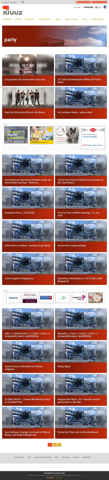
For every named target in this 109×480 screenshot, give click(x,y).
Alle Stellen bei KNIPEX (89, 137)
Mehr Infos (59, 478)
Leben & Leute (45, 19)
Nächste (59, 445)
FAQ (29, 457)
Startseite (7, 19)
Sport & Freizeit (71, 19)
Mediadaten (19, 457)
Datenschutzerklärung (42, 457)
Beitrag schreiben (100, 2)
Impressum (65, 457)
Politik (18, 19)
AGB (56, 457)
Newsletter (86, 457)
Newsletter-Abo (84, 2)
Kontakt (76, 457)
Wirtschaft (29, 19)
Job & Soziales (97, 19)
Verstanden (50, 478)
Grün (85, 19)
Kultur (58, 19)
